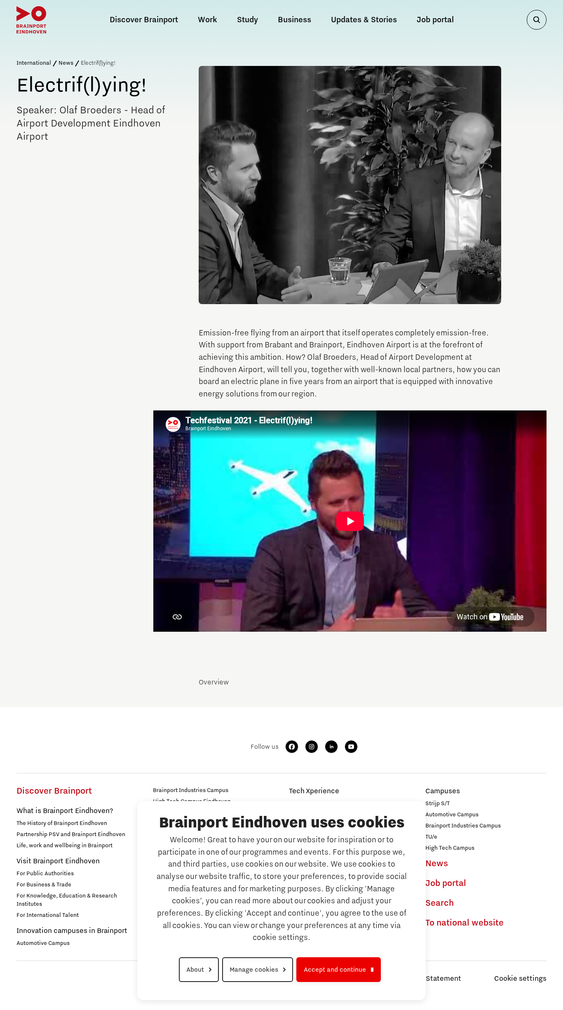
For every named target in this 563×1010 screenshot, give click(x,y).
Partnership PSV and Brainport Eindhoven (70, 834)
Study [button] (247, 19)
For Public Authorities (45, 873)
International (33, 63)
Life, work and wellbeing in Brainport (64, 845)
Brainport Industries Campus (190, 790)
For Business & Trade (43, 884)
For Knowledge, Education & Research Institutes (66, 900)
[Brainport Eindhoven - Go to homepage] (31, 19)
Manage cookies (254, 969)
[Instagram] (311, 746)
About (195, 969)
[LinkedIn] (331, 746)
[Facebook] (291, 746)
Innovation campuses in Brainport (71, 931)
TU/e (431, 837)
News (66, 63)
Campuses (442, 791)
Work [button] (207, 19)
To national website (464, 923)
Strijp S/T (437, 803)
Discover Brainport (54, 791)
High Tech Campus (449, 848)
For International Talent (47, 915)
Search (439, 903)
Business (294, 19)
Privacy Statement (430, 979)
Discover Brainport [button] (144, 19)
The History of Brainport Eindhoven (61, 823)
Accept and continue (335, 969)
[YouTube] (351, 746)
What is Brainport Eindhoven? (64, 811)
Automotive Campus (43, 943)
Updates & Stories (364, 19)
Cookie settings (520, 979)
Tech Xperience (314, 791)
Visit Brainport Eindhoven (58, 861)
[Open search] (537, 20)
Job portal (435, 19)
